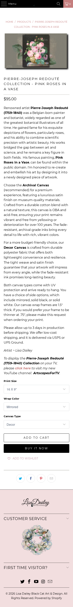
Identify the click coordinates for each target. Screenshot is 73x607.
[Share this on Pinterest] (41, 478)
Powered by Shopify (48, 598)
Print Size (10, 381)
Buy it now (36, 448)
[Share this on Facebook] (30, 478)
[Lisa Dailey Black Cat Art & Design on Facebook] (29, 582)
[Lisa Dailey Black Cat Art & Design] (36, 4)
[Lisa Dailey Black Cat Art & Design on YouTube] (36, 582)
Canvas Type (12, 416)
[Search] (58, 4)
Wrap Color (11, 398)
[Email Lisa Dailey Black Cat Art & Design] (50, 582)
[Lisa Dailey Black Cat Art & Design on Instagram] (43, 582)
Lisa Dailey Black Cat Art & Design (39, 593)
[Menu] (2, 4)
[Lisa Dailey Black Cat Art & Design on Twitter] (22, 582)
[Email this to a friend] (51, 478)
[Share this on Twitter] (20, 478)
